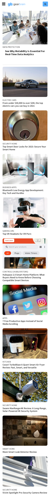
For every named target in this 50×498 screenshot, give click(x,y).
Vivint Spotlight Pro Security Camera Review (25, 492)
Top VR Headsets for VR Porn (17, 233)
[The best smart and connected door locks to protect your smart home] (25, 125)
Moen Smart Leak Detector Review (20, 451)
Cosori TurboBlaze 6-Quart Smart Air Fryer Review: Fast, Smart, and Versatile (24, 366)
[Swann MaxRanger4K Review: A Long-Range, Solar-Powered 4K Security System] (25, 387)
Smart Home (9, 449)
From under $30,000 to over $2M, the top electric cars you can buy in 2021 (23, 104)
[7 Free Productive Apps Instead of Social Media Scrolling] (25, 300)
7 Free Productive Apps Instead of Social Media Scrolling (23, 322)
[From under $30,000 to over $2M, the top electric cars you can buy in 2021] (25, 82)
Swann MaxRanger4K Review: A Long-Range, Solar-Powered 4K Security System (24, 410)
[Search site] (45, 4)
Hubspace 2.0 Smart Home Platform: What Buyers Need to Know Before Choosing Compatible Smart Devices (24, 277)
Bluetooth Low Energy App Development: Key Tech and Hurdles (23, 192)
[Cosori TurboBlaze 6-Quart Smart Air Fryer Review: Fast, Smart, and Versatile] (25, 343)
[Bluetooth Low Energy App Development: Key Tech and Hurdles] (25, 169)
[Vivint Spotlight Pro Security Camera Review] (25, 471)
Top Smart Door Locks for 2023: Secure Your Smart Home (24, 148)
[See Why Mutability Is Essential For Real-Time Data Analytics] (25, 27)
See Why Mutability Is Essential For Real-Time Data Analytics (25, 52)
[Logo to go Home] (16, 4)
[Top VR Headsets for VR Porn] (25, 212)
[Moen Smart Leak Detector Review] (25, 431)
